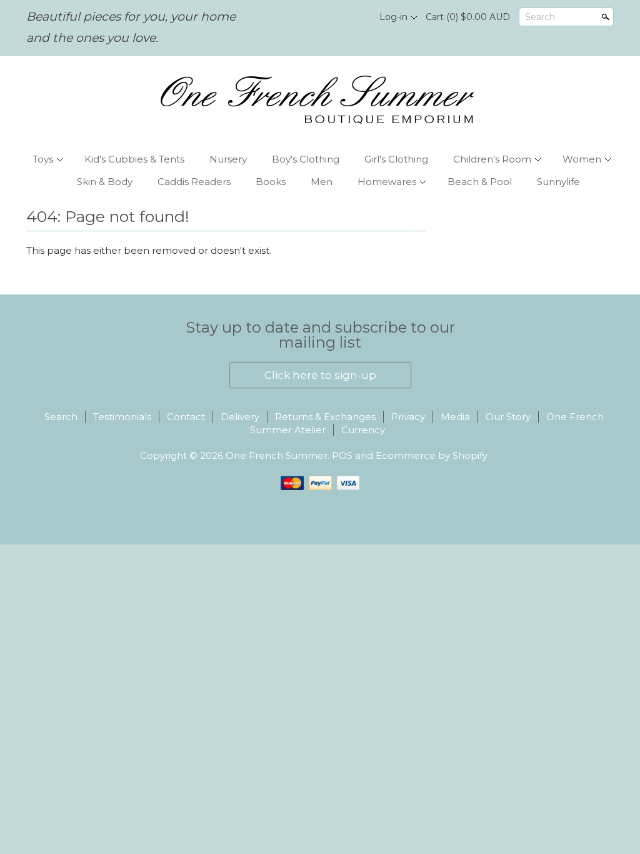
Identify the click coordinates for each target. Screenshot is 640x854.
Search (540, 17)
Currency (363, 430)
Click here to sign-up (320, 375)
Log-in (393, 17)
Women (581, 159)
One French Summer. (279, 455)
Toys (42, 159)
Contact (186, 417)
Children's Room (492, 159)
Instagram (354, 17)
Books (271, 182)
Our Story (508, 417)
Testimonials (122, 417)
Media (455, 417)
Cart (468, 17)
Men (321, 182)
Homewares (387, 182)
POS (342, 455)
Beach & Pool (480, 182)
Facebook (333, 17)
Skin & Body (104, 182)
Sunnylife (558, 182)
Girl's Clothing (396, 159)
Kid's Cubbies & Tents (134, 159)
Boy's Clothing (305, 159)
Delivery (240, 417)
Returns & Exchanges (325, 417)
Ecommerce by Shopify (432, 455)
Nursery (228, 159)
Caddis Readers (194, 182)
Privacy (408, 417)
